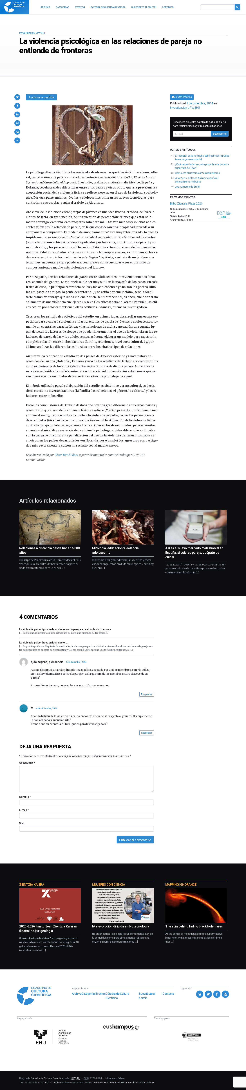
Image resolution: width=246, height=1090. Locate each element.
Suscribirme (220, 133)
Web (21, 823)
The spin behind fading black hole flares (194, 926)
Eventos (100, 993)
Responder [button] (146, 694)
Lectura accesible (41, 97)
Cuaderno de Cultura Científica (45, 1082)
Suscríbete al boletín (147, 996)
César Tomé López (66, 455)
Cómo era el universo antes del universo (197, 173)
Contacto (168, 993)
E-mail (23, 810)
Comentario (27, 763)
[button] (17, 97)
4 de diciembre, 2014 (46, 708)
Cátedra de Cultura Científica (117, 996)
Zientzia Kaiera (31, 884)
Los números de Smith (187, 186)
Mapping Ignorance (180, 884)
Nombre (24, 796)
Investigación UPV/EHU (32, 33)
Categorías (88, 993)
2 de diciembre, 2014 (76, 662)
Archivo (76, 993)
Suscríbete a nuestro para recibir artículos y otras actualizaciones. (199, 124)
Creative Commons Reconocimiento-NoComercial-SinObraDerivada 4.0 (119, 1082)
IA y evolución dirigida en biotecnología (120, 926)
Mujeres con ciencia (108, 884)
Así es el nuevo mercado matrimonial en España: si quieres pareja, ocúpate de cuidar (194, 552)
